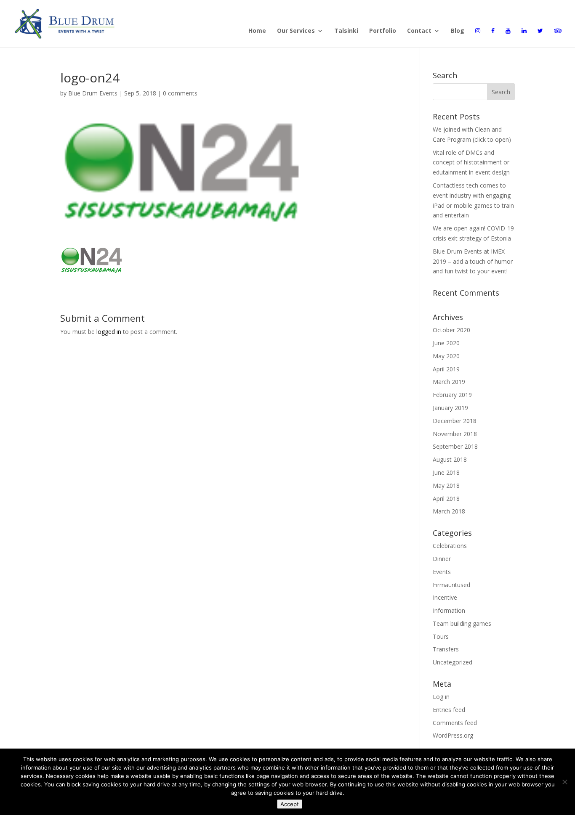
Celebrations (450, 546)
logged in (108, 332)
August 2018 (450, 459)
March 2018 (449, 511)
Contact (419, 31)
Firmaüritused (451, 585)
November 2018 (455, 434)
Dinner (442, 559)
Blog (457, 31)
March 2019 (449, 382)
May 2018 (446, 486)
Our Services (296, 31)
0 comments (180, 93)
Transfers (446, 649)
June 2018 (446, 472)
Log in (441, 697)
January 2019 (450, 408)
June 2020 (446, 343)
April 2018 (446, 499)
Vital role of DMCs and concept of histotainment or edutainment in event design (471, 162)
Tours (441, 636)
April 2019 (446, 369)
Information (449, 610)
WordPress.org (453, 735)
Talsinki (346, 31)
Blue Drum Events (92, 93)
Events (442, 572)
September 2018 (455, 446)
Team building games (462, 623)
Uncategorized (452, 662)
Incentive (445, 597)
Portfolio (382, 31)
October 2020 (451, 330)
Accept (289, 804)
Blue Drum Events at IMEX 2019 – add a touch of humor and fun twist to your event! (473, 261)
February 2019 (452, 395)
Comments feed (455, 723)
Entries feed (449, 710)
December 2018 (455, 421)
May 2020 (446, 356)
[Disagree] (564, 782)
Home (257, 31)
